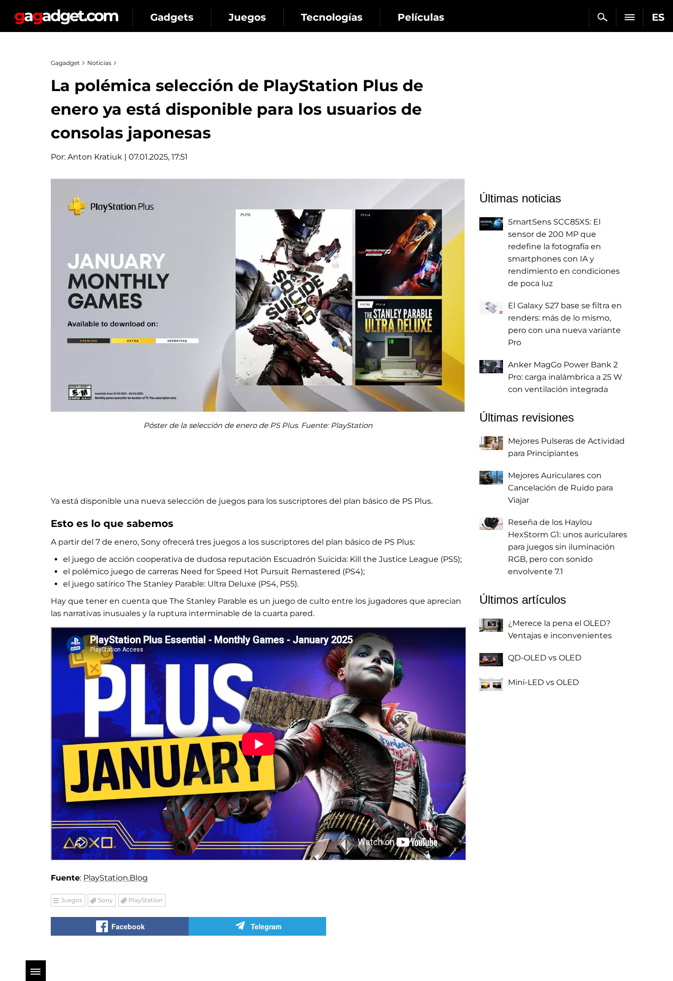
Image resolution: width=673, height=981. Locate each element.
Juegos (247, 17)
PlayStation (146, 900)
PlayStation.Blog (115, 878)
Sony (105, 900)
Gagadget (66, 13)
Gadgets (172, 17)
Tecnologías (332, 17)
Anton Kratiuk (94, 157)
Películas (421, 17)
